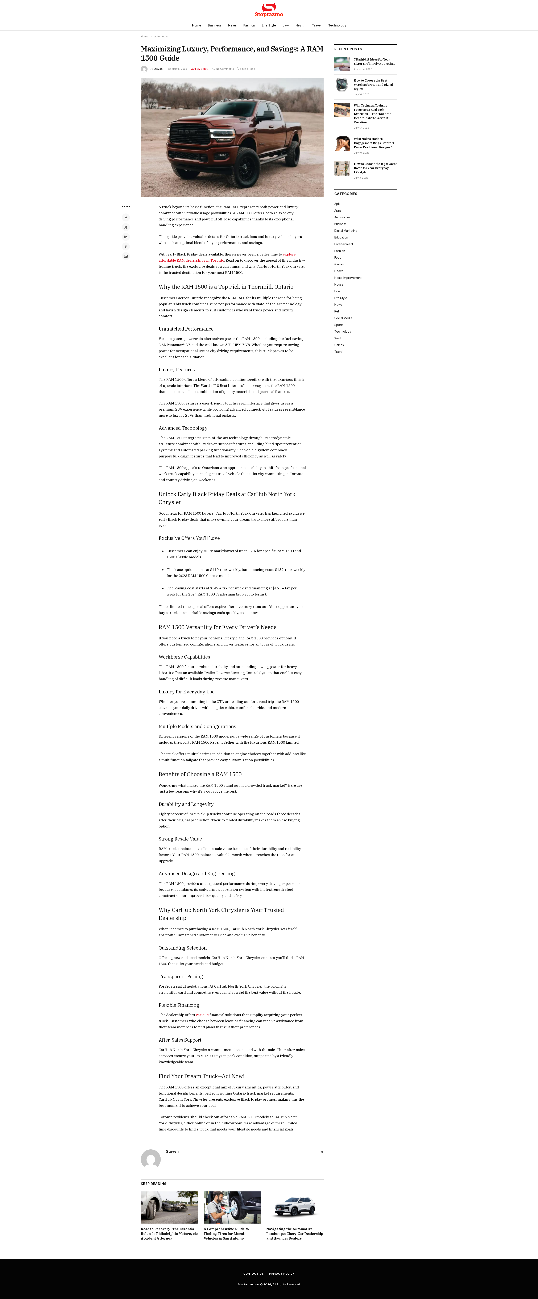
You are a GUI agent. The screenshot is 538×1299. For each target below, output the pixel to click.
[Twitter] (126, 227)
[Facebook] (126, 217)
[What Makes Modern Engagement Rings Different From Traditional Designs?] (342, 143)
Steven (158, 68)
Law (286, 25)
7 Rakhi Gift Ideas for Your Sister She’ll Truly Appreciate (375, 62)
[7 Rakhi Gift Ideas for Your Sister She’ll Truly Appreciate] (342, 64)
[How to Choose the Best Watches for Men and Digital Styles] (342, 85)
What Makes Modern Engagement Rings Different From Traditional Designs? (374, 143)
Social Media (343, 318)
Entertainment (343, 244)
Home (196, 25)
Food (338, 257)
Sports (338, 325)
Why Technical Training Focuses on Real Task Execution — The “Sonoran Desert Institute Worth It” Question (372, 114)
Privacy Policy (282, 1273)
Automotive (199, 68)
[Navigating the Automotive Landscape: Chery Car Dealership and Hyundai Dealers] (295, 1207)
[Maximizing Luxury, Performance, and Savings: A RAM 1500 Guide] (232, 137)
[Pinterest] (126, 246)
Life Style (269, 25)
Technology (337, 25)
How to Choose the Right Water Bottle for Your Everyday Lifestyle (375, 168)
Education (341, 237)
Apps (338, 210)
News (232, 25)
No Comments (225, 68)
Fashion (249, 25)
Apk (337, 204)
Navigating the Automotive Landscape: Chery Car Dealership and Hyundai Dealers (294, 1233)
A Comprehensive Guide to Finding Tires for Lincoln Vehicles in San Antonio (226, 1233)
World (338, 338)
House (338, 284)
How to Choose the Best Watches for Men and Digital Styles (373, 85)
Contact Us (253, 1273)
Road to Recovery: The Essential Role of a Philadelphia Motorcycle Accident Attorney (169, 1233)
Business (215, 25)
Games (339, 264)
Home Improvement (347, 277)
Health (300, 25)
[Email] (126, 256)
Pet (336, 311)
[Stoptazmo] (269, 10)
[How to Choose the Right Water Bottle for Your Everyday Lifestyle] (342, 168)
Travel (317, 25)
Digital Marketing (345, 230)
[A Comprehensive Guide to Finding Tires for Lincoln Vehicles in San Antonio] (232, 1207)
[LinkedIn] (126, 237)
